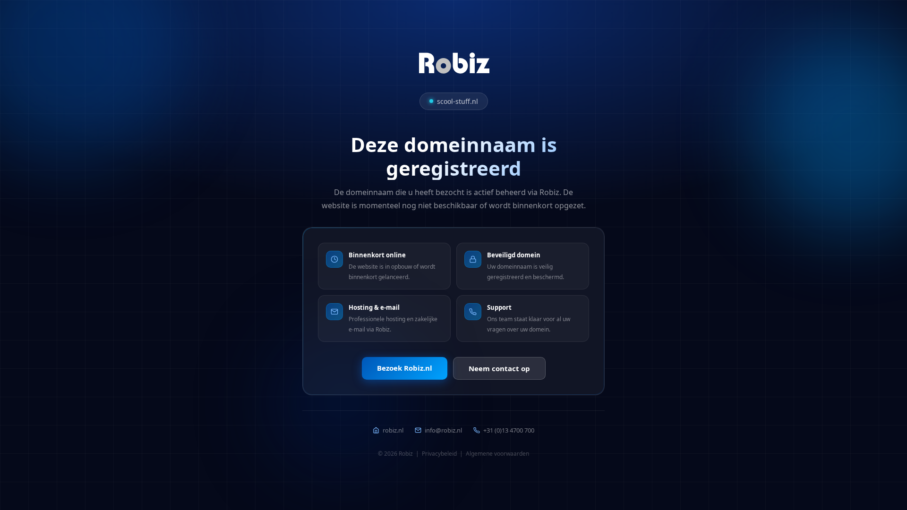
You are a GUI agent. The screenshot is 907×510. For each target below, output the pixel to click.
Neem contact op (499, 368)
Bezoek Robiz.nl (404, 368)
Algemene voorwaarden (497, 454)
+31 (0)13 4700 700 (508, 430)
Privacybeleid (439, 454)
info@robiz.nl (443, 430)
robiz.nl (393, 430)
